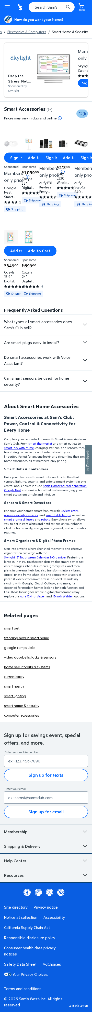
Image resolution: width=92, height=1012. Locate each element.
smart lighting (15, 695)
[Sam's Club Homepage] (20, 7)
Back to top (80, 1005)
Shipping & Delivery (22, 846)
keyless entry (69, 511)
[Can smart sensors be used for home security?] (85, 381)
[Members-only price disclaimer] (28, 177)
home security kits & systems (27, 666)
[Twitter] (50, 892)
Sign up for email (46, 812)
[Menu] (8, 7)
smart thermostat (40, 443)
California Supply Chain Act (27, 927)
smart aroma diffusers (19, 519)
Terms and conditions (22, 988)
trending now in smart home (26, 637)
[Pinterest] (61, 892)
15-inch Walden (63, 596)
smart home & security (21, 705)
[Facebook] (27, 892)
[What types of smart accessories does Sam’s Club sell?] (85, 325)
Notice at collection (20, 917)
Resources (14, 875)
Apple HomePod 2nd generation (65, 486)
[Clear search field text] (61, 7)
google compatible (19, 647)
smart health (14, 686)
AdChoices (52, 964)
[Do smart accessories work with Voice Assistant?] (85, 360)
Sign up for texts (46, 775)
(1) (84, 113)
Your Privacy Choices (30, 974)
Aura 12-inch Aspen (32, 596)
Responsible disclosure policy (29, 937)
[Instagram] (38, 892)
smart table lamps (58, 515)
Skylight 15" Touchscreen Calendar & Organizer (35, 557)
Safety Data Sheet (20, 964)
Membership (15, 832)
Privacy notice (46, 907)
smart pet (11, 628)
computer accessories (21, 715)
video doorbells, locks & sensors (30, 657)
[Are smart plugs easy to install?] (85, 342)
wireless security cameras (21, 515)
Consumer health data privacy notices (30, 951)
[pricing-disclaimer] (60, 118)
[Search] (68, 7)
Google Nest (12, 490)
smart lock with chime (19, 448)
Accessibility (54, 917)
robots (45, 519)
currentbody (14, 676)
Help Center (15, 861)
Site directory (16, 907)
